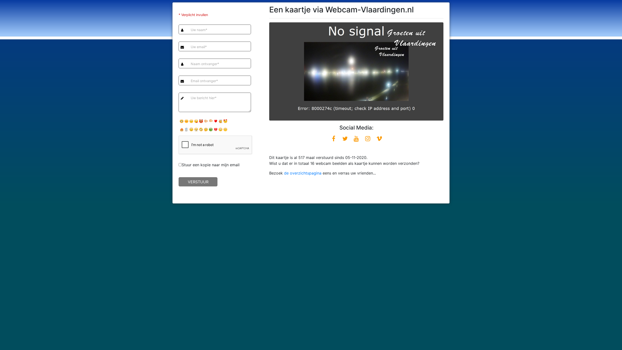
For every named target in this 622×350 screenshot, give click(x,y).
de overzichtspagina (302, 173)
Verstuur (198, 181)
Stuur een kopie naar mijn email (211, 164)
